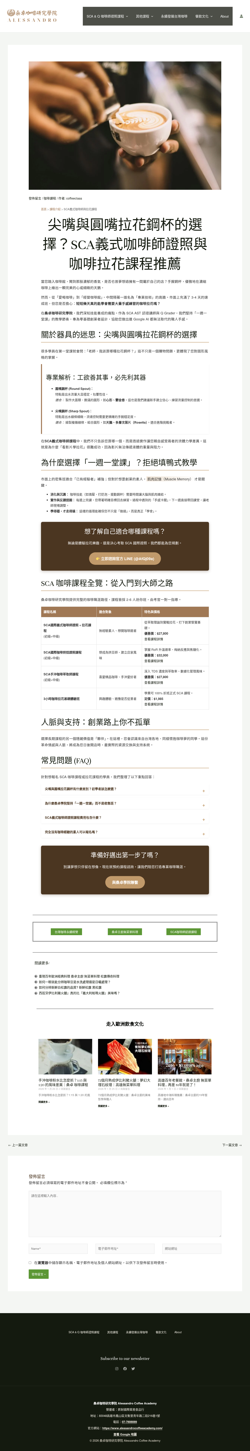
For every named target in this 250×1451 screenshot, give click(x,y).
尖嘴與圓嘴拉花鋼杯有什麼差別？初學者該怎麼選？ (81, 789)
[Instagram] (117, 1368)
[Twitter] (133, 1368)
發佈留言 (35, 198)
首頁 (43, 209)
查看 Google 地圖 (125, 1434)
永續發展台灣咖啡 (174, 16)
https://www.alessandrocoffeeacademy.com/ (132, 1428)
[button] (126, 16)
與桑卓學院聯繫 (125, 882)
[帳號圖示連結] (241, 16)
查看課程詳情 (153, 639)
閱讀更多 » (44, 1102)
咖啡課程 (50, 198)
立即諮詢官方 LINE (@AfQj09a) (127, 558)
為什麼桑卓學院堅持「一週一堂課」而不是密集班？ (81, 803)
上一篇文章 (18, 1145)
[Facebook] (125, 1368)
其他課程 (142, 16)
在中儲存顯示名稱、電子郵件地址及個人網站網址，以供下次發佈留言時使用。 (101, 1262)
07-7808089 (129, 1422)
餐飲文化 (202, 16)
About (224, 16)
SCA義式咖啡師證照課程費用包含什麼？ (73, 817)
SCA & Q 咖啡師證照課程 (105, 16)
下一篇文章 (232, 1145)
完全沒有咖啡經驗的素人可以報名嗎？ (71, 832)
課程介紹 (55, 209)
